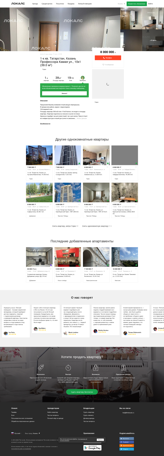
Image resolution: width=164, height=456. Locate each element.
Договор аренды (88, 418)
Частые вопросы (53, 415)
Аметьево (117, 280)
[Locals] (18, 4)
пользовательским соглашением (21, 449)
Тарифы (14, 412)
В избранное (109, 65)
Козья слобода (62, 280)
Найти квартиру (52, 412)
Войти (150, 4)
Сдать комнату (88, 415)
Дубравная (32, 216)
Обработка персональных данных (23, 421)
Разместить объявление (136, 4)
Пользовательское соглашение (22, 418)
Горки (31, 179)
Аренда (35, 4)
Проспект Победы (63, 216)
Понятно (100, 440)
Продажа (71, 4)
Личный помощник (85, 4)
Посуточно (60, 4)
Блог (12, 415)
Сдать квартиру (88, 412)
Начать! (64, 93)
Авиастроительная (91, 280)
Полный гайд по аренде (55, 418)
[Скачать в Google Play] (92, 447)
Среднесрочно (47, 4)
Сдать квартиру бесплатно (82, 392)
